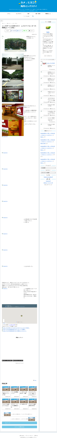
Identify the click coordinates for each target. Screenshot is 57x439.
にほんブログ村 (50, 63)
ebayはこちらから (48, 182)
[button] (33, 16)
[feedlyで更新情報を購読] (49, 56)
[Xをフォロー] (46, 56)
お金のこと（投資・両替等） (7, 360)
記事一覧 (35, 435)
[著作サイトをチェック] (45, 56)
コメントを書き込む (19, 426)
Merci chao (43, 143)
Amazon (48, 181)
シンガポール (11, 324)
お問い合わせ (22, 435)
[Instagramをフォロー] (48, 56)
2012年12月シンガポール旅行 (18, 360)
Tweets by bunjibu (48, 177)
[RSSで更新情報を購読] (51, 56)
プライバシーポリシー (29, 435)
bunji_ (48, 32)
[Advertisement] (19, 348)
